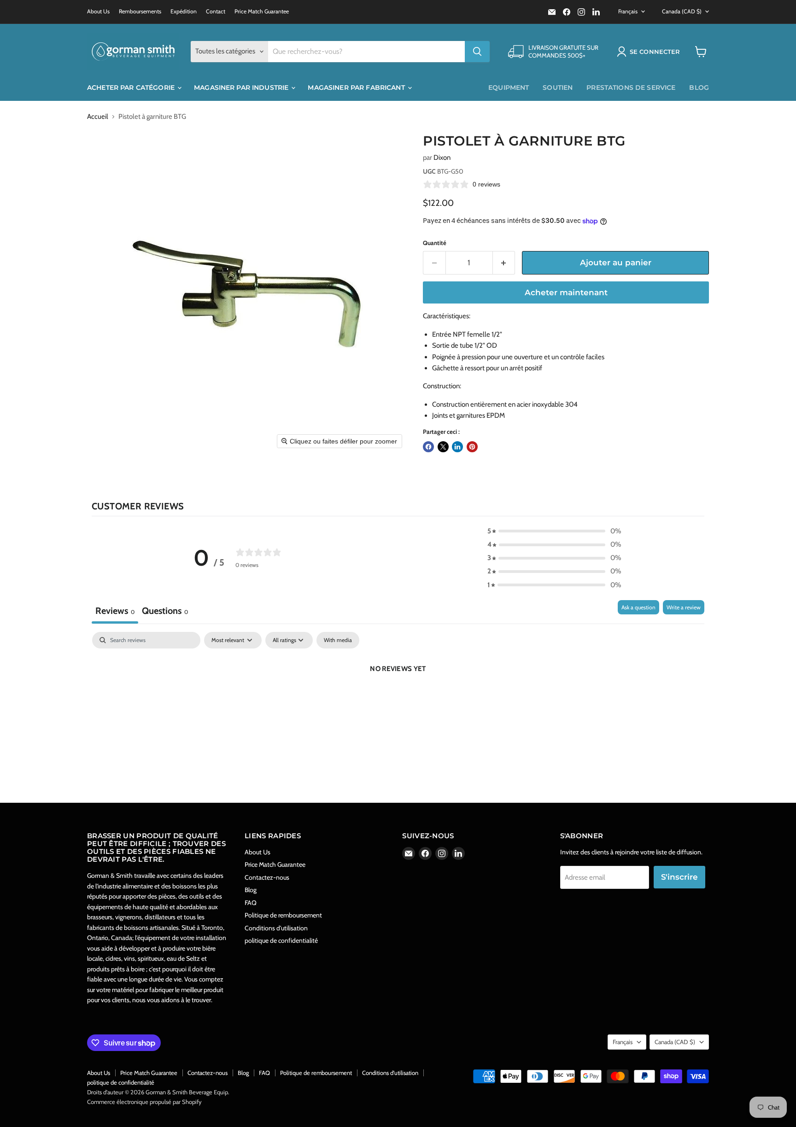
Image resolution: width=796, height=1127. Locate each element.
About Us (98, 11)
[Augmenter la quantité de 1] (504, 262)
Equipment (508, 87)
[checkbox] (337, 640)
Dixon (442, 157)
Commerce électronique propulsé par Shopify (144, 1101)
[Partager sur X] (443, 446)
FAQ (251, 903)
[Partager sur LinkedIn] (457, 446)
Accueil (97, 117)
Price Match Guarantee (261, 11)
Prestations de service (630, 87)
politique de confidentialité (281, 940)
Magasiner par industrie (242, 87)
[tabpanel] (398, 700)
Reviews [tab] (115, 610)
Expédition (183, 11)
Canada (682, 11)
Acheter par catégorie (131, 87)
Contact (215, 11)
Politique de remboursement (283, 915)
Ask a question (638, 607)
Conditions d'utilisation (276, 928)
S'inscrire (679, 877)
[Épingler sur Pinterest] (472, 446)
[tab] (165, 612)
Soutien (558, 87)
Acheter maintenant (566, 292)
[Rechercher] (477, 51)
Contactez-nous (267, 877)
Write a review (684, 607)
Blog (699, 87)
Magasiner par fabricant (357, 87)
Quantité (434, 242)
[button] (650, 51)
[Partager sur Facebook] (428, 446)
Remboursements (140, 11)
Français (628, 11)
